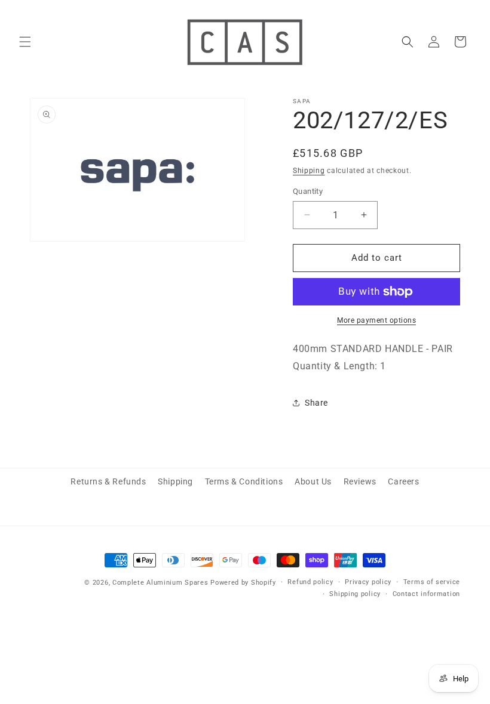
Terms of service (431, 582)
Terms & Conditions (244, 481)
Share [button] (316, 402)
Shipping (309, 170)
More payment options (376, 320)
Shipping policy (355, 594)
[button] (25, 42)
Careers (403, 481)
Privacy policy (368, 582)
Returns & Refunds (108, 481)
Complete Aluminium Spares (160, 582)
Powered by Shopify (243, 582)
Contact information (426, 594)
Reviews (360, 481)
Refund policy (310, 582)
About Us (313, 481)
